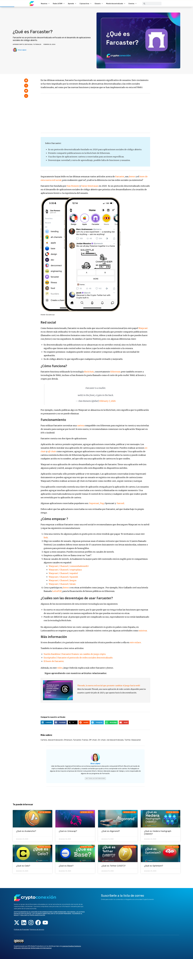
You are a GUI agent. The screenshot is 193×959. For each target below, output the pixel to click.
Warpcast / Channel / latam (62, 584)
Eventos (131, 3)
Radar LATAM (57, 3)
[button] (26, 80)
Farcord (120, 503)
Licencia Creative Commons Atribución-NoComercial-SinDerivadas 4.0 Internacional (47, 947)
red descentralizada (115, 740)
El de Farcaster (54, 661)
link (46, 537)
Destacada (28, 44)
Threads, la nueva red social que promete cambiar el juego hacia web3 (108, 685)
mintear (143, 630)
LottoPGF (57, 591)
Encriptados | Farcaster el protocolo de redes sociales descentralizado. (78, 657)
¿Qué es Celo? (23, 865)
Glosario (98, 3)
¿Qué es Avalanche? (26, 831)
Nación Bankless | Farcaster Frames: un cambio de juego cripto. (75, 654)
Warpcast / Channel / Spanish (63, 577)
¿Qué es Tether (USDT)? (113, 865)
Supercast (94, 503)
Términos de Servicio (37, 929)
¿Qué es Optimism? (153, 865)
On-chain (102, 740)
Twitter (127, 740)
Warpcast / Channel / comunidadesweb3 (69, 566)
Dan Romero (73, 186)
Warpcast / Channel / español (63, 573)
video (60, 668)
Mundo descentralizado (114, 3)
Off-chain (93, 740)
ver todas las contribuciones (95, 778)
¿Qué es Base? (66, 865)
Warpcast (143, 328)
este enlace (135, 642)
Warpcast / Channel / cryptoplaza (65, 569)
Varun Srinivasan (89, 186)
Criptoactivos (84, 3)
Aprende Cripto (18, 44)
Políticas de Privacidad (21, 929)
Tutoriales (37, 44)
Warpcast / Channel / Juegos (62, 580)
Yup (102, 503)
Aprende (71, 3)
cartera (80, 425)
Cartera (44, 740)
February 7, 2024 (107, 401)
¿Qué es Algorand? (110, 831)
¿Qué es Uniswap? (68, 831)
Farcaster (119, 176)
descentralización (55, 740)
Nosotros (44, 3)
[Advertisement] (95, 113)
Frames (85, 740)
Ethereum (115, 371)
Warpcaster (136, 740)
